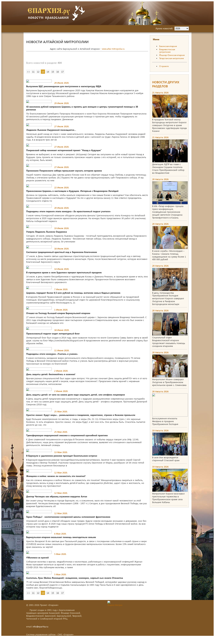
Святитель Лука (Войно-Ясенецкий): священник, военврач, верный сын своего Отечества (74, 577)
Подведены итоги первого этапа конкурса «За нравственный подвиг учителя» (68, 211)
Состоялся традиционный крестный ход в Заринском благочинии (61, 252)
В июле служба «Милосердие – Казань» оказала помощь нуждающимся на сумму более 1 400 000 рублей (169, 255)
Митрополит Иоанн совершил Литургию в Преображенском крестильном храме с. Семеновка (169, 382)
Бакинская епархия (168, 46)
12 (38, 71)
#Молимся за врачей (37, 557)
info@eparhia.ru (40, 626)
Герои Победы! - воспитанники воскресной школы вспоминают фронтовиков (68, 516)
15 (53, 71)
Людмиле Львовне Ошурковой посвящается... (51, 129)
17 (62, 71)
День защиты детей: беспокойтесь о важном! (50, 374)
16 (57, 71)
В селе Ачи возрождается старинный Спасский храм (165, 459)
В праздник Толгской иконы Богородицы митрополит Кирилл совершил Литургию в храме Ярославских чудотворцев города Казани (169, 125)
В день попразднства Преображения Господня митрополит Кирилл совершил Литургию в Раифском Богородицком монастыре (168, 298)
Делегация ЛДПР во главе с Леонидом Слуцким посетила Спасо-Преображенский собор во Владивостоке (168, 168)
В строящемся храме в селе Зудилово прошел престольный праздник (64, 272)
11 (33, 71)
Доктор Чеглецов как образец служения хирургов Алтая (56, 496)
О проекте (164, 66)
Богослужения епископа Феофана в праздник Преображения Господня (165, 421)
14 (48, 71)
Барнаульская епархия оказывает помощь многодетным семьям (61, 537)
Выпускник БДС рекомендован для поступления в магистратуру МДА (63, 86)
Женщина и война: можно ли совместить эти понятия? (55, 476)
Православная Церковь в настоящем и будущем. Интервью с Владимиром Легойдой (72, 190)
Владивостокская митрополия (167, 50)
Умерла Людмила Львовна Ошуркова (46, 231)
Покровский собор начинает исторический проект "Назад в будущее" (64, 150)
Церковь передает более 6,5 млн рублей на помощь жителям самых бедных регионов (73, 292)
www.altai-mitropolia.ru (113, 48)
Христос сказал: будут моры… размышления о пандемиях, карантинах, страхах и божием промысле (80, 414)
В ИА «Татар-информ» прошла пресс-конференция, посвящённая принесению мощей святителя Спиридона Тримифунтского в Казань (167, 212)
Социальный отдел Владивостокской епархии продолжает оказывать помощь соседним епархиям (168, 341)
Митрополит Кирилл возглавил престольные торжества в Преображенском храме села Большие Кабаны (168, 498)
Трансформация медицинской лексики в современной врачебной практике (67, 435)
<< (28, 71)
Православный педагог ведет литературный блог (53, 333)
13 (43, 71)
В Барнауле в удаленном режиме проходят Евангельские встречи (61, 455)
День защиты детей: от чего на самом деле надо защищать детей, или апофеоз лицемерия (75, 394)
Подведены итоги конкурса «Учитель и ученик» (52, 353)
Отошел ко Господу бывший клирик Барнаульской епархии (58, 313)
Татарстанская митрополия (171, 58)
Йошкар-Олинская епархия (172, 55)
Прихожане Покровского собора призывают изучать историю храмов (64, 170)
